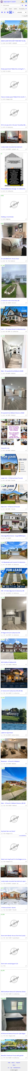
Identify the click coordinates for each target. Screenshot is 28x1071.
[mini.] (4, 12)
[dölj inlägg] (26, 43)
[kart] (13, 12)
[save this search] (26, 5)
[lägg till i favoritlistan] (2, 43)
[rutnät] (7, 12)
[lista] (2, 12)
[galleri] (10, 12)
